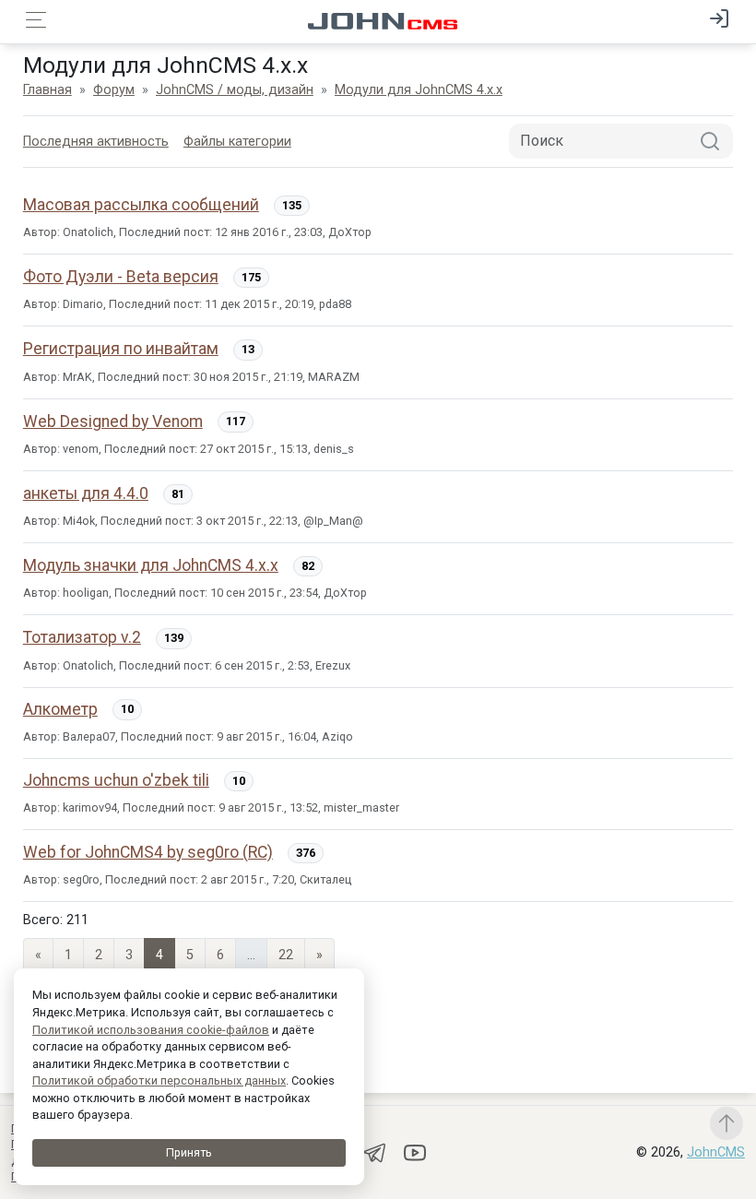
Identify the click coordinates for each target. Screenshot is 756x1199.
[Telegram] (376, 1151)
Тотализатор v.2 (82, 637)
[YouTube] (415, 1151)
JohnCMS (716, 1152)
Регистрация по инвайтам (121, 348)
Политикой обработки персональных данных (159, 1080)
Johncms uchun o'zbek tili (116, 780)
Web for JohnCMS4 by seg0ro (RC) (148, 852)
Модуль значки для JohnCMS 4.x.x (150, 565)
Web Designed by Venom (113, 421)
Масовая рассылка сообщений (141, 205)
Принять (189, 1152)
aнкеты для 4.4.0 (85, 493)
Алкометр (60, 709)
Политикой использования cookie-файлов (150, 1030)
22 (285, 955)
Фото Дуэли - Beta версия (121, 276)
